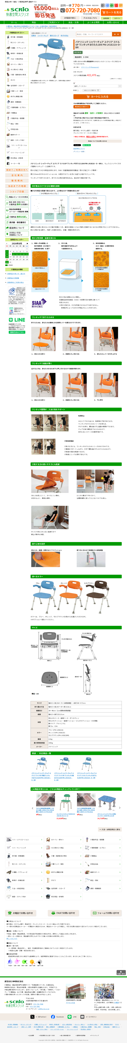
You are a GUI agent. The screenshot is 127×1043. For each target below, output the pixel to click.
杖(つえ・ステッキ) (26, 1024)
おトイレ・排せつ (80, 1024)
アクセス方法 (70, 1003)
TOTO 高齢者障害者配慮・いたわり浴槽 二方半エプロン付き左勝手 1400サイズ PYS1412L (86, 810)
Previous (33, 808)
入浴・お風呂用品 (41, 26)
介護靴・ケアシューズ (40, 1024)
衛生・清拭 (97, 1027)
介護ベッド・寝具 (26, 1027)
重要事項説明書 (81, 1035)
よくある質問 (93, 22)
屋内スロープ (54, 35)
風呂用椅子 (53, 26)
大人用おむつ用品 (92, 1024)
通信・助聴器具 (50, 1027)
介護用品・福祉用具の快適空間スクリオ (20, 26)
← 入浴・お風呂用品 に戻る (110, 829)
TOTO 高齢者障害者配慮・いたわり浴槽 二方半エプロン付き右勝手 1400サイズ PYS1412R (45, 810)
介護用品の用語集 (13, 278)
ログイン (117, 18)
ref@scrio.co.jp (43, 1009)
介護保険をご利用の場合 (15, 282)
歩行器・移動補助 (13, 1024)
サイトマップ (95, 1035)
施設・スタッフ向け (42, 1029)
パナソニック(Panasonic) (90, 67)
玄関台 (33, 35)
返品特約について (79, 148)
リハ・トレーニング (72, 1029)
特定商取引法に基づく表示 (47, 1035)
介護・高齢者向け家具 (106, 1024)
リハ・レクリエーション (57, 1029)
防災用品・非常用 (86, 1029)
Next (120, 808)
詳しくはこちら (12, 938)
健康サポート (116, 1027)
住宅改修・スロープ (12, 1027)
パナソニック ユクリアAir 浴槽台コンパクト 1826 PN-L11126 (106, 814)
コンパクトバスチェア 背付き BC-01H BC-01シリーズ (66, 814)
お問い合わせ (113, 22)
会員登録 (106, 18)
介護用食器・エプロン (64, 1027)
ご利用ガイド (54, 22)
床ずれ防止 (64, 35)
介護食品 (75, 1027)
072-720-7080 (38, 1004)
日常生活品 (106, 1027)
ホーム (14, 22)
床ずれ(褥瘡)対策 (38, 1027)
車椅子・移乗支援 (54, 1024)
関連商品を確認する (82, 107)
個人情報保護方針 (66, 1035)
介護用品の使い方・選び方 (16, 273)
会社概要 (31, 1035)
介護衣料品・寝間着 (86, 1027)
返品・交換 (73, 22)
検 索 (116, 34)
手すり (117, 1024)
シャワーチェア (43, 35)
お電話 (116, 1002)
